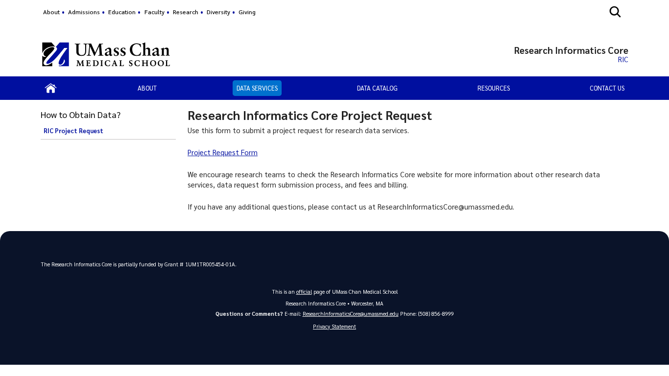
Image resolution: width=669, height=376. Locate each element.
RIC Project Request (73, 131)
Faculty (154, 12)
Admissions (84, 12)
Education (122, 12)
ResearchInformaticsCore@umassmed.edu (351, 313)
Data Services (257, 88)
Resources (494, 88)
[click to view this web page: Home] (51, 88)
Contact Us (607, 88)
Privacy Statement (334, 326)
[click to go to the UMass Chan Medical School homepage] (106, 54)
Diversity (218, 12)
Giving (247, 12)
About (51, 12)
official (304, 291)
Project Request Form (223, 152)
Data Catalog (377, 88)
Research (185, 12)
